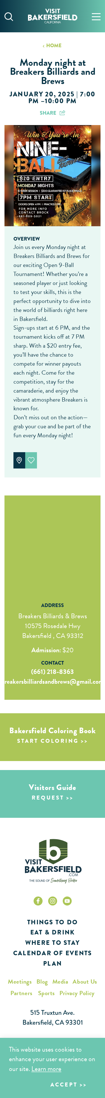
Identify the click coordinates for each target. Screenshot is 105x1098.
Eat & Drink (52, 932)
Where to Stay (52, 942)
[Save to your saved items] (31, 460)
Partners (21, 993)
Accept (64, 1085)
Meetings (20, 981)
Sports (46, 993)
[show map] (19, 460)
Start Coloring (48, 741)
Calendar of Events (52, 953)
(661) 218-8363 (52, 672)
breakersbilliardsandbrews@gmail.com (52, 681)
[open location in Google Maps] (52, 541)
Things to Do (52, 922)
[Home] (52, 16)
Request (48, 798)
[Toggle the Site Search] (8, 16)
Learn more (46, 1069)
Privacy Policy (77, 993)
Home (53, 45)
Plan (52, 963)
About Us (85, 981)
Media (60, 981)
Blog (42, 981)
